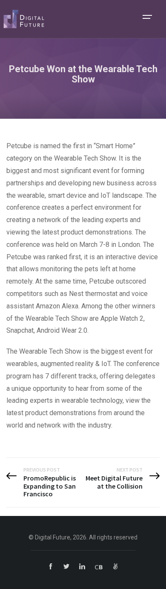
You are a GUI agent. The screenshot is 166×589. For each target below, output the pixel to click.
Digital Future (24, 19)
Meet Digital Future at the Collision (114, 482)
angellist (115, 566)
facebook (51, 566)
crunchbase (99, 566)
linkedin (82, 566)
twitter (66, 566)
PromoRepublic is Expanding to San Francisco (49, 486)
